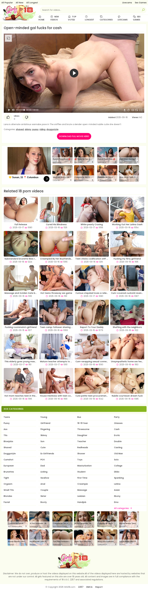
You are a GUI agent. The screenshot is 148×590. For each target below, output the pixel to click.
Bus (79, 417)
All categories (121, 508)
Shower (81, 453)
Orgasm (8, 483)
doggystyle (52, 129)
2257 (80, 587)
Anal (42, 483)
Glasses (118, 423)
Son (42, 441)
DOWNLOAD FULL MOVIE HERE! (74, 136)
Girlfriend (45, 423)
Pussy (7, 423)
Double (118, 441)
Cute (43, 447)
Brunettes (9, 471)
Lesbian (81, 496)
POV (42, 459)
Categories (106, 19)
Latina (117, 483)
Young (43, 417)
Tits (5, 435)
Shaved (7, 447)
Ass (5, 429)
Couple (44, 490)
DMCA (89, 587)
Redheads (82, 447)
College (118, 465)
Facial (7, 502)
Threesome (83, 429)
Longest (89, 19)
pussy (35, 129)
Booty (43, 502)
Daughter (82, 435)
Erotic (117, 435)
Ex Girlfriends (47, 453)
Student (81, 471)
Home (41, 19)
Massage (82, 490)
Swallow (44, 477)
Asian (117, 490)
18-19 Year (82, 423)
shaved (20, 129)
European (9, 465)
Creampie (82, 483)
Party (117, 417)
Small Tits (9, 490)
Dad (42, 465)
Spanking (119, 477)
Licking (43, 471)
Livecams (127, 2)
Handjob (81, 502)
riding (42, 129)
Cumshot (8, 459)
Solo (116, 459)
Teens (7, 417)
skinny (28, 129)
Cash (117, 429)
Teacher (81, 441)
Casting (118, 447)
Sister (43, 496)
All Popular (7, 2)
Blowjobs (8, 441)
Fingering (45, 429)
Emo (116, 502)
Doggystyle (10, 453)
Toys (79, 459)
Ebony (117, 496)
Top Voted (72, 18)
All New (19, 2)
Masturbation (84, 465)
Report (99, 587)
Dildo (116, 471)
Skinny (43, 435)
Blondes (8, 496)
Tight (6, 477)
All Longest (32, 2)
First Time (82, 477)
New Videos (54, 18)
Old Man (118, 453)
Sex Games (141, 2)
